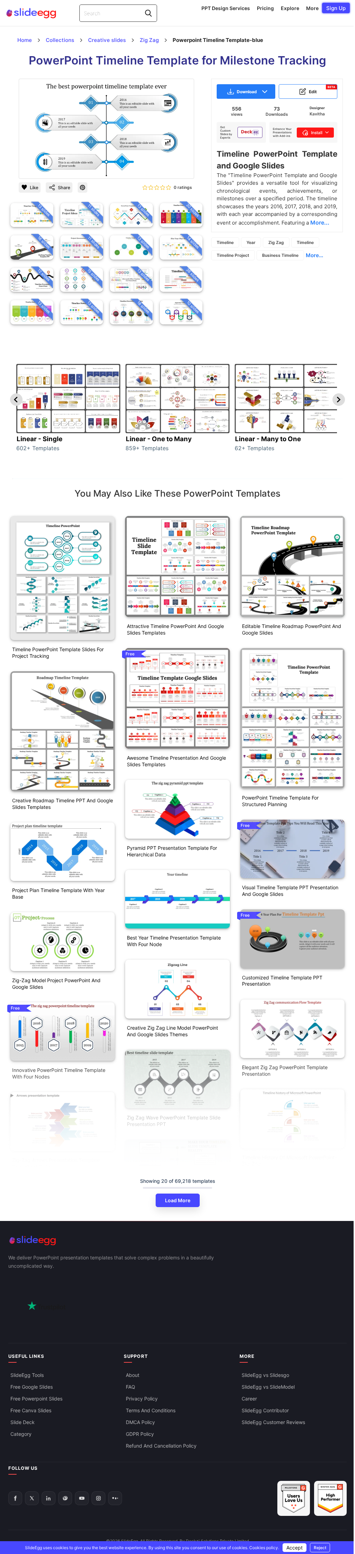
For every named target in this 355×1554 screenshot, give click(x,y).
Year (251, 242)
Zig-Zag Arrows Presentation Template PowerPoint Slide (56, 1163)
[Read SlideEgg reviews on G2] (293, 1498)
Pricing (265, 8)
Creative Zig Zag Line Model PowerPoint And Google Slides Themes (172, 1031)
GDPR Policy (140, 1434)
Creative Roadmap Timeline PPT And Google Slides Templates (62, 803)
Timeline (225, 242)
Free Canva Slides (30, 1410)
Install (316, 132)
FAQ (130, 1387)
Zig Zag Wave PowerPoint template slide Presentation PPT (173, 1121)
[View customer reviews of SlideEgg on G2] (330, 1498)
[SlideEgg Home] (177, 1240)
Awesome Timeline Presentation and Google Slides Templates (176, 761)
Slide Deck (22, 1422)
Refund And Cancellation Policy (161, 1446)
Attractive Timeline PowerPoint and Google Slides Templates (175, 629)
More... (314, 255)
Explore (290, 8)
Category (21, 1434)
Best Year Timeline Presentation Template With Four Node (174, 941)
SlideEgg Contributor (265, 1410)
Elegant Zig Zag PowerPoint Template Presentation (285, 1070)
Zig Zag (276, 242)
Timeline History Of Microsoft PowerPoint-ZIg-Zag (289, 1160)
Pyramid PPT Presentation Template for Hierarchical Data (172, 851)
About (132, 1375)
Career (249, 1399)
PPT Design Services (225, 8)
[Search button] (148, 13)
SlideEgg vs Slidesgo (265, 1375)
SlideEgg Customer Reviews (273, 1422)
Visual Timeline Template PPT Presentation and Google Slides (290, 890)
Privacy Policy (142, 1399)
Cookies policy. (264, 1547)
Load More (177, 1200)
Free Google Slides (31, 1387)
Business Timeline (280, 255)
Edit (322, 89)
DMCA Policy (140, 1422)
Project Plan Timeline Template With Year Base (58, 893)
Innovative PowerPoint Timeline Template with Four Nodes (58, 1073)
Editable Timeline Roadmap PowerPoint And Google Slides (291, 629)
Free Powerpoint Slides (36, 1399)
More (312, 8)
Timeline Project (233, 255)
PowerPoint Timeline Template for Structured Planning (280, 801)
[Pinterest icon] (82, 187)
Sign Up (336, 8)
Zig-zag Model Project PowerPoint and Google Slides (56, 983)
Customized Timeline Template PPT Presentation (282, 981)
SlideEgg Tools (27, 1375)
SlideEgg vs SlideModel (268, 1387)
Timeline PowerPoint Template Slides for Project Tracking (58, 652)
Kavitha (317, 113)
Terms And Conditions (150, 1410)
